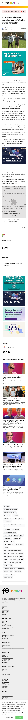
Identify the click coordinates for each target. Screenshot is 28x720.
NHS (5, 556)
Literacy (6, 547)
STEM (10, 565)
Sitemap (4, 614)
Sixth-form (11, 562)
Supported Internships (9, 568)
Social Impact (5, 628)
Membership (5, 686)
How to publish (5, 678)
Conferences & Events (7, 696)
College (21, 518)
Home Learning (7, 538)
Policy (21, 556)
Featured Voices (6, 646)
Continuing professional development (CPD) (13, 525)
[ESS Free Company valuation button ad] (14, 283)
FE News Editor (9, 27)
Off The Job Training (13, 556)
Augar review (7, 515)
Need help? (4, 687)
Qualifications (13, 559)
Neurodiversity (19, 553)
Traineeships (18, 571)
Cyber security (15, 529)
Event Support (5, 662)
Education (4, 621)
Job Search (5, 638)
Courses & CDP (5, 697)
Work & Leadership (6, 625)
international (17, 538)
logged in (13, 263)
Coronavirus (7, 529)
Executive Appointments (8, 635)
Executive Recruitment (7, 636)
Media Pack (5, 656)
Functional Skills (8, 535)
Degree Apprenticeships (10, 532)
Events (3, 683)
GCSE (21, 535)
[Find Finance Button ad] (14, 313)
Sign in (23, 3)
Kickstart (6, 541)
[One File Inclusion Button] (14, 329)
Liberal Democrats (8, 544)
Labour (12, 541)
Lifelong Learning (19, 544)
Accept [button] (19, 717)
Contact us (4, 607)
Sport (5, 565)
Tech (11, 571)
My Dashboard (5, 682)
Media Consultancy (6, 660)
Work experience (8, 577)
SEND (5, 562)
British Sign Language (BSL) (10, 518)
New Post (4, 680)
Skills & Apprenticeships (8, 627)
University (6, 574)
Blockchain (15, 515)
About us (4, 606)
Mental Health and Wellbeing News (12, 550)
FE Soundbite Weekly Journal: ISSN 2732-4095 (13, 648)
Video (3, 670)
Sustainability (20, 568)
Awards (4, 694)
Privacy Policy (5, 612)
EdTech (4, 622)
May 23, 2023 (8, 29)
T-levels (6, 571)
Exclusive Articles (6, 645)
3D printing (6, 506)
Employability (5, 624)
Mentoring (6, 553)
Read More (4, 715)
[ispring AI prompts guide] (14, 163)
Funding (16, 535)
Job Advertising (6, 659)
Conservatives (7, 521)
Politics (5, 559)
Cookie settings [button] (9, 717)
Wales (12, 574)
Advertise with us (6, 611)
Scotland (20, 559)
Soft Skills (18, 562)
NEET (12, 553)
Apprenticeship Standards (10, 509)
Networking (5, 698)
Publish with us (5, 610)
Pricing (3, 655)
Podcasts (4, 669)
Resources (15, 221)
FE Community (5, 608)
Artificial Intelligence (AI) (10, 512)
